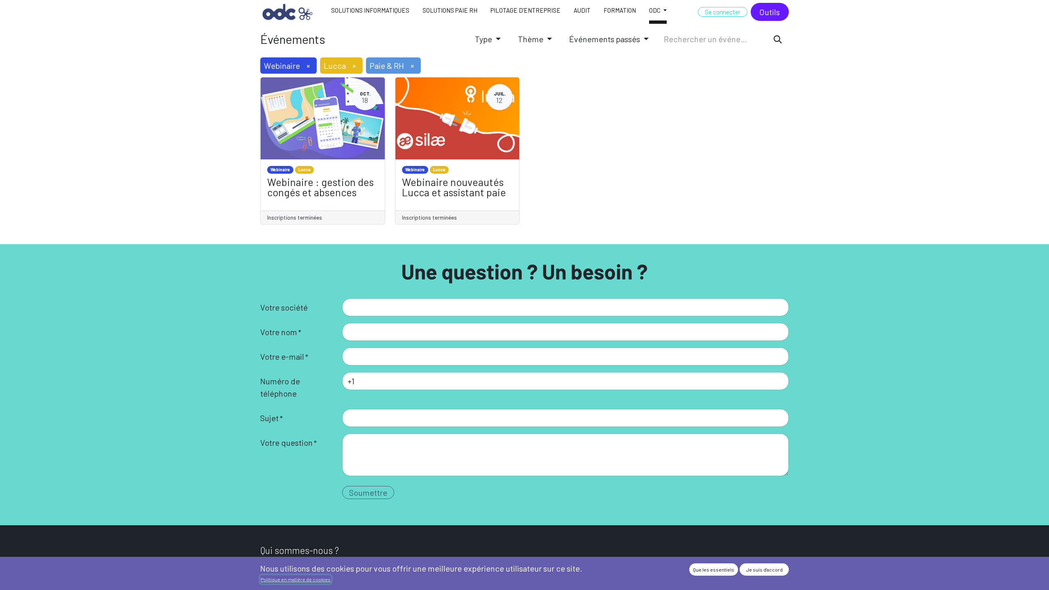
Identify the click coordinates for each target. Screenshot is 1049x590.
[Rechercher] (778, 39)
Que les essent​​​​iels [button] (713, 569)
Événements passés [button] (605, 39)
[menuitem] (370, 12)
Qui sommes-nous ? (299, 550)
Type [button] (484, 39)
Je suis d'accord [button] (764, 569)
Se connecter (722, 12)
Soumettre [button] (368, 492)
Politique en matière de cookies (296, 579)
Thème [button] (531, 39)
